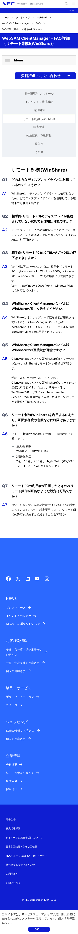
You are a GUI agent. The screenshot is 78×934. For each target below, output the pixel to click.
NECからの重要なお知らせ (23, 623)
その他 (39, 152)
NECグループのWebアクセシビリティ (26, 855)
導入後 (39, 143)
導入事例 (11, 705)
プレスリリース (16, 607)
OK (37, 929)
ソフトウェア (23, 17)
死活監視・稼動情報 (39, 135)
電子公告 (11, 819)
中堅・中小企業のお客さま (23, 662)
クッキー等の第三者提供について (24, 837)
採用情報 (11, 789)
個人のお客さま (16, 671)
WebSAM (42, 17)
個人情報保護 (66, 918)
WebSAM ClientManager (15, 23)
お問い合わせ (13, 882)
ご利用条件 (12, 873)
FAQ (38, 23)
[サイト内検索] (66, 4)
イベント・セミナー (18, 615)
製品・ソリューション (20, 696)
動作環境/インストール (39, 93)
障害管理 (39, 126)
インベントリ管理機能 (39, 101)
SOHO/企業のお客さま (20, 730)
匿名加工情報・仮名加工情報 (21, 846)
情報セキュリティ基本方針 (20, 864)
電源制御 (39, 110)
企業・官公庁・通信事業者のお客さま (24, 652)
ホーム (5, 17)
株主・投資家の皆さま (20, 772)
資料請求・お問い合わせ (41, 76)
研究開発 (11, 781)
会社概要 (11, 764)
